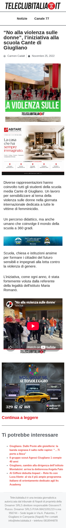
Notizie (22, 18)
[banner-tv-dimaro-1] (33, 241)
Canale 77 (41, 18)
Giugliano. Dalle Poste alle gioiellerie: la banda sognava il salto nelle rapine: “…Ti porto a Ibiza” (35, 450)
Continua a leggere (20, 417)
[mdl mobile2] (33, 387)
